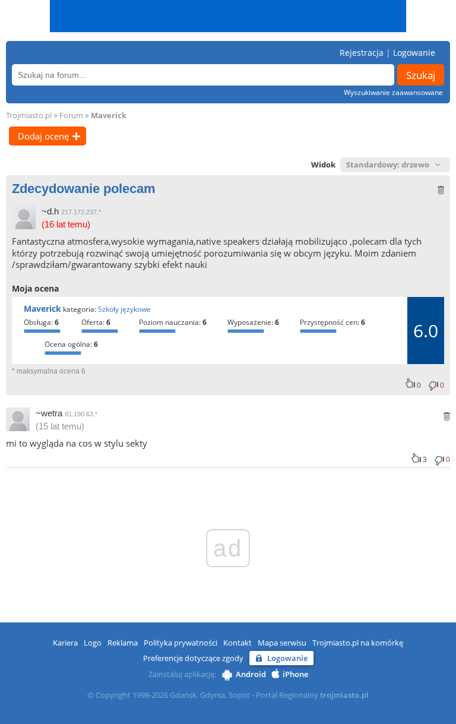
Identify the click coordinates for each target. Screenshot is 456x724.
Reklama (122, 642)
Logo (93, 642)
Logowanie (414, 52)
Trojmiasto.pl (29, 115)
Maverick (108, 115)
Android (251, 674)
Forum (71, 115)
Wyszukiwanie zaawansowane (393, 92)
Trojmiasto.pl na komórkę (357, 642)
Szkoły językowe (124, 309)
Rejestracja (362, 52)
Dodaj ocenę (43, 136)
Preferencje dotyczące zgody (193, 658)
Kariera (65, 642)
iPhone (295, 674)
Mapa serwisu (282, 642)
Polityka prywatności (180, 642)
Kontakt (237, 642)
